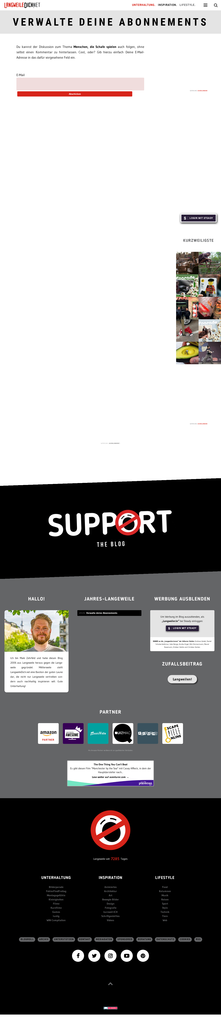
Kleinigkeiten (56, 899)
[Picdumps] (147, 733)
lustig (56, 916)
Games (56, 912)
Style (165, 907)
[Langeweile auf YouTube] (126, 955)
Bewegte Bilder (110, 899)
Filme (56, 903)
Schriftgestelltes (110, 916)
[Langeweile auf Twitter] (94, 955)
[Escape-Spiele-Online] (172, 733)
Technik (165, 912)
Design (110, 903)
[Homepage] (25, 5)
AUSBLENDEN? (114, 443)
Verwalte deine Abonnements (110, 22)
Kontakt (84, 939)
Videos (110, 920)
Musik (165, 895)
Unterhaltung (56, 878)
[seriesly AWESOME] (73, 733)
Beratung (144, 939)
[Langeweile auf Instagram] (110, 955)
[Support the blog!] (110, 528)
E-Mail (20, 75)
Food (165, 887)
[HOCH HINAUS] (110, 983)
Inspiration (110, 878)
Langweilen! (182, 679)
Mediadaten (104, 939)
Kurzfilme (56, 907)
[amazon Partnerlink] (48, 733)
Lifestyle (165, 878)
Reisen (165, 899)
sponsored (125, 939)
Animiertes (110, 887)
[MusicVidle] (98, 733)
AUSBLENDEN (202, 90)
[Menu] (205, 5)
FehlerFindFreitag (56, 891)
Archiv (44, 939)
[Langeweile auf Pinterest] (143, 955)
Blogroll (27, 939)
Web (165, 920)
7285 (115, 858)
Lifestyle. (188, 5)
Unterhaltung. (144, 5)
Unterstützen (64, 939)
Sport (165, 903)
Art (110, 895)
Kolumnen (165, 891)
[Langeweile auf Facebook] (78, 955)
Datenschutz (165, 939)
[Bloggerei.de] (110, 1007)
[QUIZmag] (123, 733)
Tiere (165, 916)
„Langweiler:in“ (170, 621)
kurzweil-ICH (110, 912)
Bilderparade (56, 887)
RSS (198, 939)
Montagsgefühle (56, 895)
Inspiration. (167, 5)
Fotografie (110, 907)
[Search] (216, 5)
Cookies (185, 939)
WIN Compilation (56, 920)
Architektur (110, 891)
